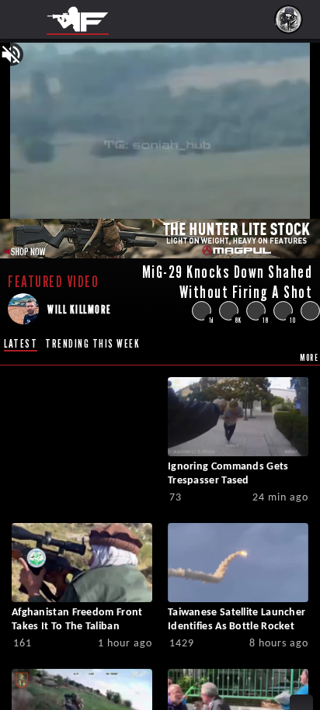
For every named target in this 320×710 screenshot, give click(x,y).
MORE (309, 357)
